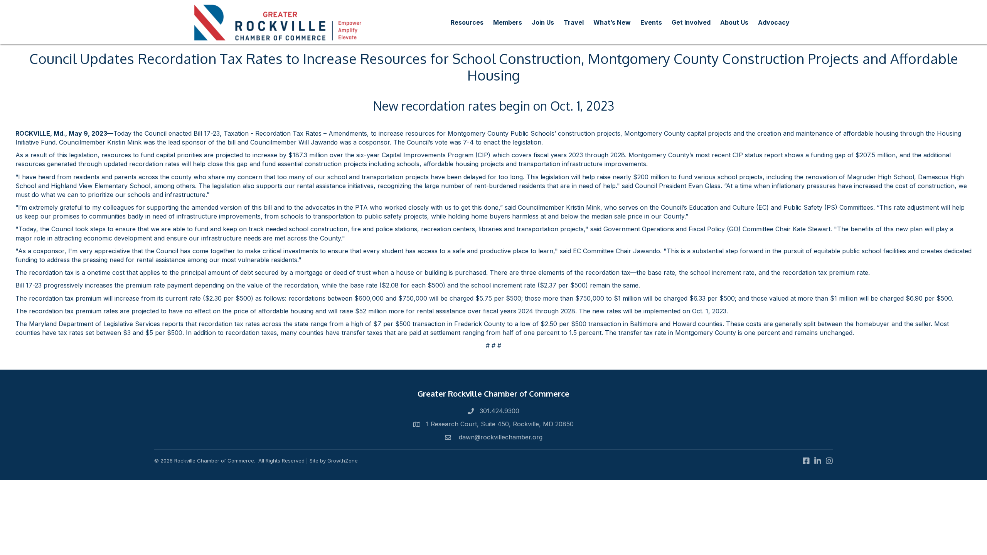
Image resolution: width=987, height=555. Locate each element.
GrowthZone (342, 460)
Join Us (543, 22)
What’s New (612, 22)
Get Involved (691, 22)
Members (507, 22)
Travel (574, 22)
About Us (734, 22)
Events (651, 22)
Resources (467, 22)
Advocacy (774, 22)
